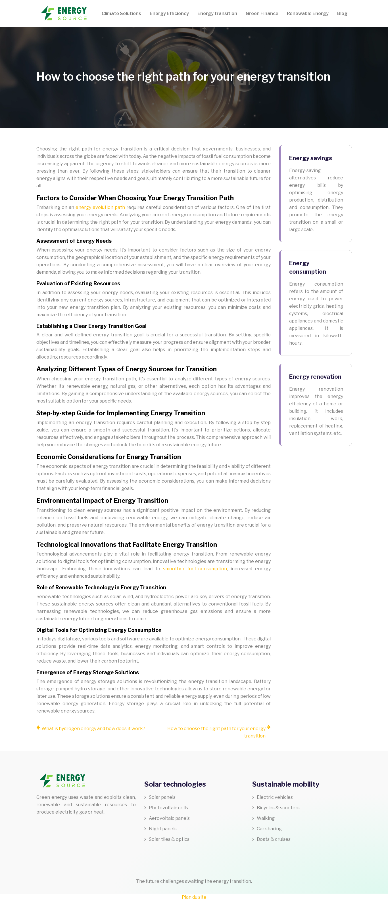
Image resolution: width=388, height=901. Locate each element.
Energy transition (217, 13)
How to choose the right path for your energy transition (216, 732)
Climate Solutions (121, 13)
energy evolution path (100, 207)
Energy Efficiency (169, 13)
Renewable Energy (308, 13)
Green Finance (262, 13)
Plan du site (194, 897)
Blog (342, 13)
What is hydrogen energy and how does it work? (93, 728)
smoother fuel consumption (195, 568)
